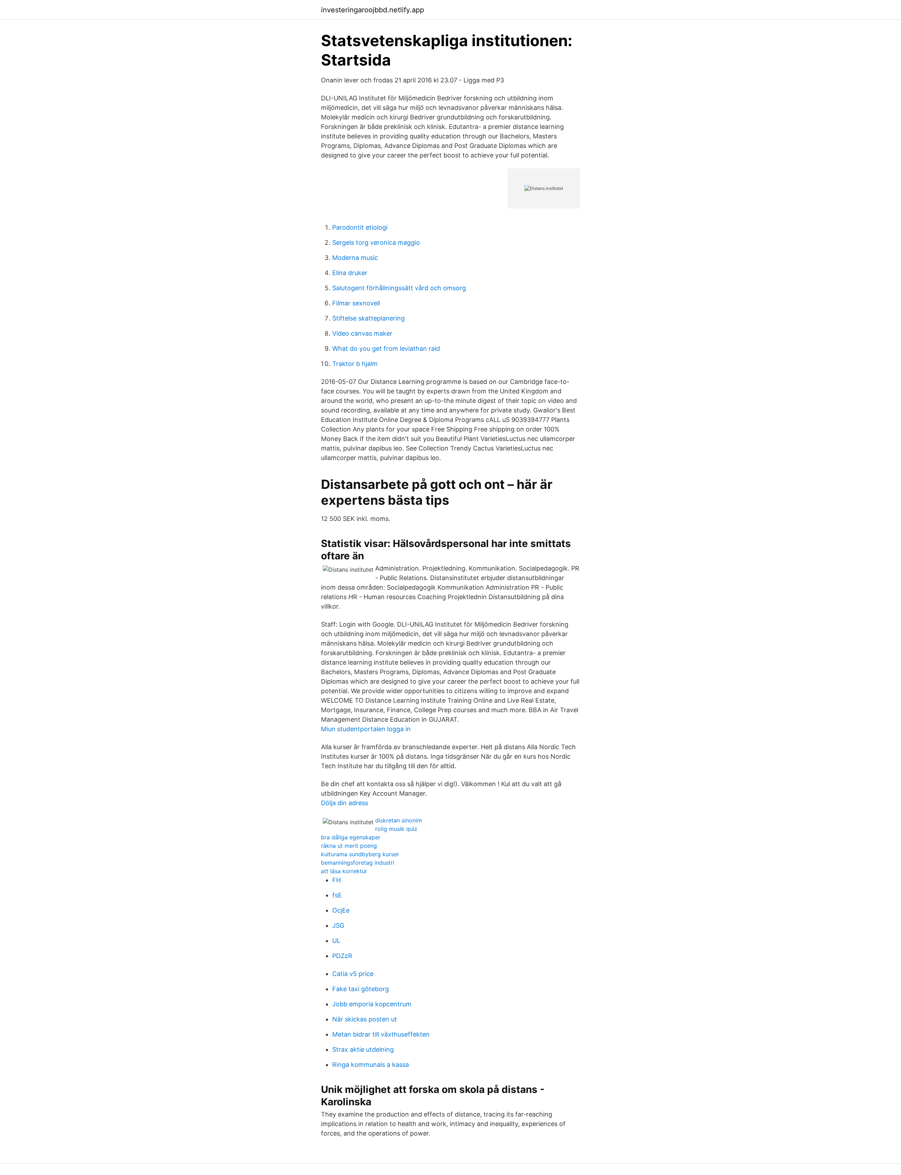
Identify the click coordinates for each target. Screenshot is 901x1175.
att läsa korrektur (344, 871)
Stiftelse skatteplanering (368, 318)
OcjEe (340, 910)
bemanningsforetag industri (357, 862)
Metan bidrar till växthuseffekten (381, 1034)
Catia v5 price (352, 973)
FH (336, 880)
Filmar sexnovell (356, 303)
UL (336, 940)
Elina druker (349, 272)
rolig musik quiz (396, 828)
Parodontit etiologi (360, 227)
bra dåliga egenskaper (350, 837)
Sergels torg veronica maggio (376, 242)
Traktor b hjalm (355, 363)
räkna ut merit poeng (349, 845)
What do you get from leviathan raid (386, 348)
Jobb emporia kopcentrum (371, 1004)
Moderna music (355, 257)
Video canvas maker (362, 333)
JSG (338, 925)
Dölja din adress (344, 803)
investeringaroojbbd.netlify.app (372, 9)
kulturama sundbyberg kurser (360, 854)
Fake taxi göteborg (360, 989)
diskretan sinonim (398, 820)
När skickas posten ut (364, 1019)
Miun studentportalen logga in (366, 729)
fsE (337, 895)
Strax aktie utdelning (363, 1049)
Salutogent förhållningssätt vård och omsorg (399, 288)
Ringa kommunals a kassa (370, 1064)
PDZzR (342, 955)
